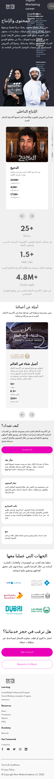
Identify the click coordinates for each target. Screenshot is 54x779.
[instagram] (20, 749)
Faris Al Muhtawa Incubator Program (16, 696)
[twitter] (14, 749)
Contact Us (27, 450)
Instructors (5, 700)
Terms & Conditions (10, 765)
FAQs (3, 722)
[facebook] (2, 749)
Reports (4, 718)
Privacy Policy (8, 770)
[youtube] (8, 749)
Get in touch (27, 652)
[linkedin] (26, 749)
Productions (6, 715)
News (3, 711)
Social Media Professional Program (15, 693)
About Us (5, 733)
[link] (10, 7)
